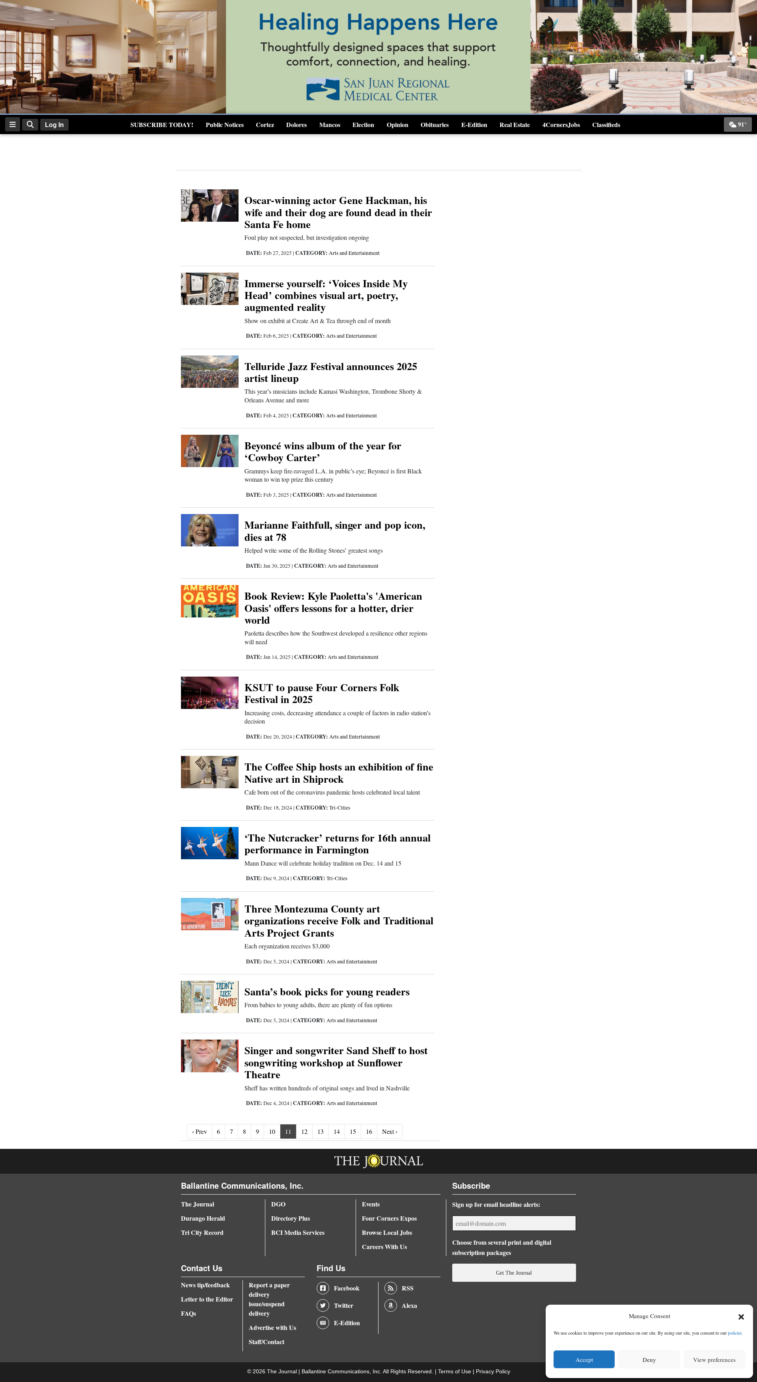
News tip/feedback (205, 1284)
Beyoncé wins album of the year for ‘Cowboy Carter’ (322, 451)
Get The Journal (514, 1273)
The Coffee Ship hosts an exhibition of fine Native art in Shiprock (338, 772)
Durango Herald (203, 1218)
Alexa (409, 1305)
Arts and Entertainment (354, 252)
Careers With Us (384, 1246)
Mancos (329, 124)
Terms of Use (455, 1372)
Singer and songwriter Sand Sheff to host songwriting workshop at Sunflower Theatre (336, 1062)
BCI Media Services (297, 1232)
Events (371, 1203)
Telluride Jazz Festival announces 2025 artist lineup (330, 371)
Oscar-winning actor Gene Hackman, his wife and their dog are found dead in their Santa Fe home (338, 212)
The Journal (197, 1203)
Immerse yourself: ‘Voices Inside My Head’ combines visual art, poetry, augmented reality (326, 295)
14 (337, 1131)
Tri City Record (202, 1232)
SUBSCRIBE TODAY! (162, 124)
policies (735, 1333)
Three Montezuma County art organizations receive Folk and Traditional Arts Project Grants (338, 920)
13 (320, 1131)
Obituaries (435, 124)
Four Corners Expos (389, 1218)
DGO (278, 1203)
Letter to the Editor (207, 1298)
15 (353, 1131)
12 (304, 1131)
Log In (54, 125)
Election (363, 124)
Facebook (347, 1287)
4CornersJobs (561, 124)
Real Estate (515, 124)
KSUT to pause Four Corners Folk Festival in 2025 (321, 693)
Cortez (265, 124)
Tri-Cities (339, 807)
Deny (649, 1359)
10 (272, 1131)
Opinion (397, 124)
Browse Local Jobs (387, 1232)
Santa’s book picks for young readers (327, 991)
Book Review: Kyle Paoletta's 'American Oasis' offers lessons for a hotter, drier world (333, 607)
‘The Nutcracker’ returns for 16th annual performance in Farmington (337, 843)
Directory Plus (290, 1218)
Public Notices (225, 124)
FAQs (188, 1313)
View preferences (714, 1359)
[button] (741, 1316)
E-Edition (474, 124)
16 (369, 1131)
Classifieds (606, 124)
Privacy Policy (493, 1372)
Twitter (343, 1305)
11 (288, 1131)
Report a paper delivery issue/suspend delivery (269, 1299)
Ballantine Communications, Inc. (342, 1372)
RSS (408, 1287)
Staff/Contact (266, 1341)
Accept (584, 1359)
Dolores (296, 124)
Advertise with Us (272, 1327)
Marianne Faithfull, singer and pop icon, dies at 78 (334, 530)
